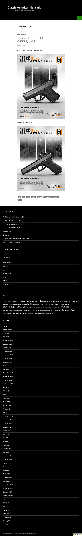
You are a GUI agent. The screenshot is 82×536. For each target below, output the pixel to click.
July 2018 (6, 391)
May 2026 (6, 326)
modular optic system (51, 197)
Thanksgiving (7, 231)
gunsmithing (7, 273)
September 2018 (8, 384)
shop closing (7, 313)
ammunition (7, 262)
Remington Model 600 (48, 307)
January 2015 (7, 521)
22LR (25, 301)
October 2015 (7, 492)
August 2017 (7, 430)
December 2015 (8, 485)
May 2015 (6, 510)
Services (32, 18)
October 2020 (7, 344)
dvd (69, 301)
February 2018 (7, 409)
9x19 (28, 197)
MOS (20, 199)
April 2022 (6, 333)
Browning (57, 301)
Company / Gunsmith (44, 18)
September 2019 (8, 362)
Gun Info (62, 18)
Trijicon (42, 313)
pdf (57, 304)
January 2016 (7, 481)
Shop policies (72, 18)
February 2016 (7, 477)
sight (35, 313)
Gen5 (33, 197)
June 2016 (6, 467)
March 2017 (7, 449)
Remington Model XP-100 (48, 310)
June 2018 (6, 394)
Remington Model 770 (19, 310)
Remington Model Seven (33, 310)
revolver (57, 310)
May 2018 (6, 398)
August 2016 (7, 463)
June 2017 (6, 438)
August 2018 (7, 387)
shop (72, 310)
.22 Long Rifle (7, 301)
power (66, 304)
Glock (40, 197)
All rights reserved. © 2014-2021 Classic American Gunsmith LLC (20, 533)
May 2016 (6, 470)
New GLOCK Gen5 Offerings (31, 39)
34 (23, 197)
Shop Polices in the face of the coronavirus (16, 238)
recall (17, 307)
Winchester (49, 313)
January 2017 (7, 452)
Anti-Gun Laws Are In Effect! (19, 18)
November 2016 (8, 456)
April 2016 (6, 474)
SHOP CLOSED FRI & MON (11, 242)
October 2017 (7, 423)
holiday (30, 304)
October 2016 (7, 459)
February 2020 (7, 351)
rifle (63, 310)
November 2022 (8, 329)
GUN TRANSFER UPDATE (11, 249)
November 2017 (8, 420)
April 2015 (6, 513)
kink (4, 277)
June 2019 (6, 366)
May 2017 (6, 441)
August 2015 (7, 499)
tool (4, 288)
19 (22, 301)
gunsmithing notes (9, 304)
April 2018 (6, 402)
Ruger (67, 310)
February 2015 (7, 517)
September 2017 (8, 427)
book (42, 301)
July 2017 (6, 434)
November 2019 (8, 355)
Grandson (6, 235)
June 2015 (6, 506)
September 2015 (8, 495)
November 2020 (8, 340)
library (36, 304)
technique (6, 284)
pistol (61, 304)
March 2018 (7, 405)
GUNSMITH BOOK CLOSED (11, 220)
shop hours (16, 313)
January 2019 (7, 369)
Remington (23, 307)
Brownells (49, 301)
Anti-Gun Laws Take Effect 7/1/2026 (14, 217)
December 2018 (8, 373)
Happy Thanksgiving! (9, 246)
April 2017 (6, 445)
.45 (14, 301)
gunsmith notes (21, 304)
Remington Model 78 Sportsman (34, 307)
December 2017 (8, 416)
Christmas (64, 301)
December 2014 (8, 524)
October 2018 (7, 380)
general (20, 34)
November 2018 (8, 376)
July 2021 (6, 337)
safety (5, 280)
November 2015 (8, 488)
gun (24, 34)
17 (20, 301)
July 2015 (6, 503)
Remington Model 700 (61, 307)
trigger (38, 313)
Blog (56, 18)
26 (19, 197)
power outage (9, 307)
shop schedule (26, 313)
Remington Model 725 (8, 310)
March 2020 (7, 347)
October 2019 (7, 358)
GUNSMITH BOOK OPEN (11, 224)
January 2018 (7, 412)
